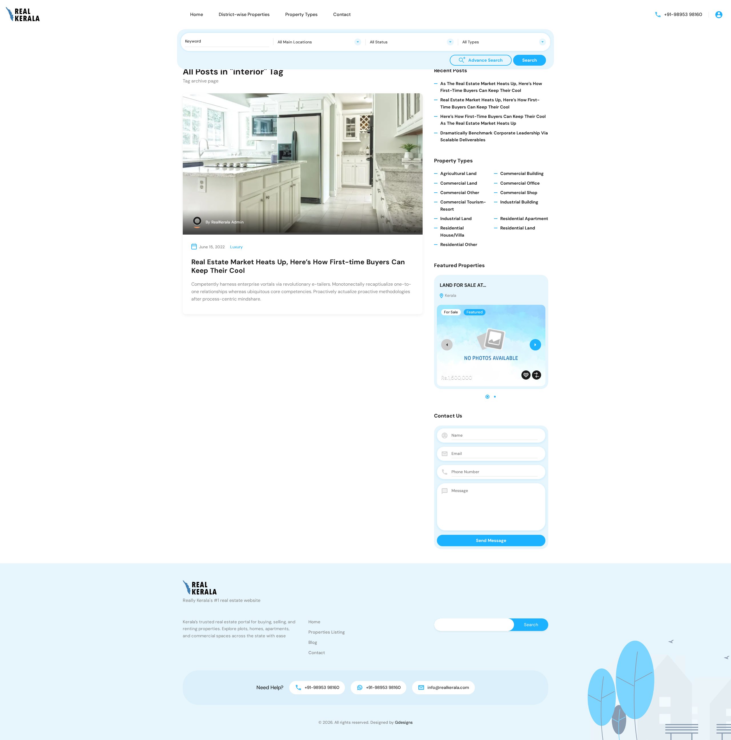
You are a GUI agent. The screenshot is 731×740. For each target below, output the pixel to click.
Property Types (301, 14)
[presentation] (447, 344)
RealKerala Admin (227, 222)
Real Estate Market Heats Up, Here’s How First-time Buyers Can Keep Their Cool (298, 266)
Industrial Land (456, 218)
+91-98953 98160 (683, 14)
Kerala (450, 295)
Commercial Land (458, 183)
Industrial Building (519, 202)
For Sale (451, 312)
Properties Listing (326, 632)
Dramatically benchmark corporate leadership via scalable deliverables (494, 136)
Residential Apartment (524, 218)
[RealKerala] (23, 14)
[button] (487, 397)
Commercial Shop (518, 192)
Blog (312, 642)
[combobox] (319, 42)
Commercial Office (520, 183)
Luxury (236, 246)
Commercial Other (459, 192)
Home (196, 14)
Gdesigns (404, 722)
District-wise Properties (244, 14)
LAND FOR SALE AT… (463, 285)
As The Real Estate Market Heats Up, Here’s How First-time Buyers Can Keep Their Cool (491, 87)
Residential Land (517, 228)
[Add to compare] (536, 375)
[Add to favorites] (526, 375)
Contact (342, 14)
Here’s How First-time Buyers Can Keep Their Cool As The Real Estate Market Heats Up (493, 120)
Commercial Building (522, 173)
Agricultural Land (458, 173)
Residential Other (458, 244)
